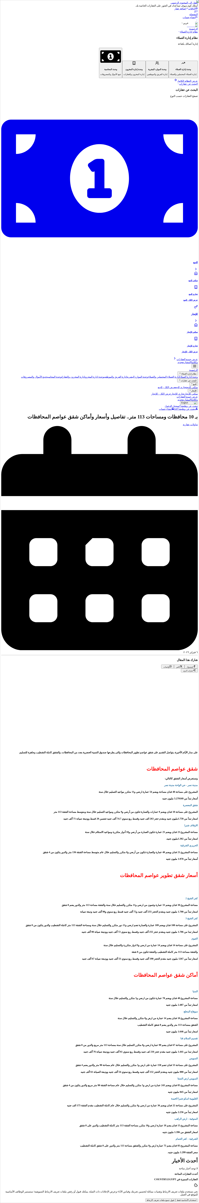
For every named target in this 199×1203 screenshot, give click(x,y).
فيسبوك (185, 715)
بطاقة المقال (170, 743)
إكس (175, 715)
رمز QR (185, 743)
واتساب (166, 715)
